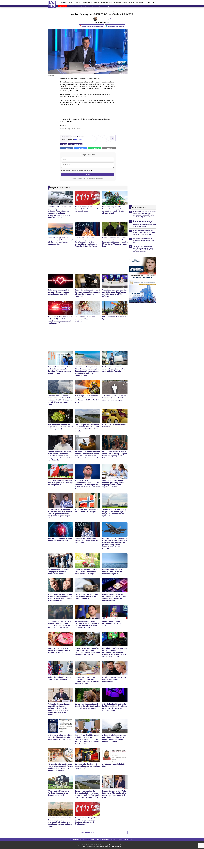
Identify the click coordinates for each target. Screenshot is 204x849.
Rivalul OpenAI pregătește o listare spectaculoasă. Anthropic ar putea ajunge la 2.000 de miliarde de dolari (114, 597)
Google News (78, 139)
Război (78, 2)
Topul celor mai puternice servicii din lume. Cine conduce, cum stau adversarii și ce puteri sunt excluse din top (87, 293)
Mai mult (139, 2)
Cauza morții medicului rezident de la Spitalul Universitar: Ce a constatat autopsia (87, 596)
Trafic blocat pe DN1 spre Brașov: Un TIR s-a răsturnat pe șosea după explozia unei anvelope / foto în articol (87, 821)
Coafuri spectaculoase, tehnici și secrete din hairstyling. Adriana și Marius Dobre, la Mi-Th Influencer (114, 293)
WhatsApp (96, 148)
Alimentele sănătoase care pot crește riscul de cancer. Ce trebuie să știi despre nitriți (60, 427)
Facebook (67, 148)
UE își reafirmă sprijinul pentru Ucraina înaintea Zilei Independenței (114, 679)
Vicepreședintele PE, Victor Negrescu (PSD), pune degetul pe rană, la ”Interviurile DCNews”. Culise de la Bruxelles (87, 624)
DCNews (52, 4)
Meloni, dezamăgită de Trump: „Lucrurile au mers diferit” (59, 678)
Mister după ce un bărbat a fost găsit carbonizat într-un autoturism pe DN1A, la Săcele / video (86, 399)
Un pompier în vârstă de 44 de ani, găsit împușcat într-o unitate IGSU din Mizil (87, 766)
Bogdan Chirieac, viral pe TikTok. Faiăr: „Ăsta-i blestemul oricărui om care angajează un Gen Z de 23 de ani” (114, 794)
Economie (96, 2)
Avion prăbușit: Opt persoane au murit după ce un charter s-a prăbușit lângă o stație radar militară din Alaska (114, 738)
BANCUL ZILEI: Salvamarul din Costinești (114, 426)
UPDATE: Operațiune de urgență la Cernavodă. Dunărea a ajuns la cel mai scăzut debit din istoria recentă (87, 428)
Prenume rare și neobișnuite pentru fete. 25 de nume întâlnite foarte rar (87, 319)
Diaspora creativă (106, 2)
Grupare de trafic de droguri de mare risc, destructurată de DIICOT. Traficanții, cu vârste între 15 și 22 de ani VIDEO (59, 624)
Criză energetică (87, 2)
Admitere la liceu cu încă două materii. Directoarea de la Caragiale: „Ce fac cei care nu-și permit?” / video (59, 370)
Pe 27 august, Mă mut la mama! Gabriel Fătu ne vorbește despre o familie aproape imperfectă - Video (114, 455)
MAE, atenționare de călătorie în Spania (114, 318)
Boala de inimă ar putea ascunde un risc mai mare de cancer (60, 539)
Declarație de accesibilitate (125, 839)
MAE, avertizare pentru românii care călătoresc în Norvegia (87, 510)
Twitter (82, 148)
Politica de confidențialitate (77, 839)
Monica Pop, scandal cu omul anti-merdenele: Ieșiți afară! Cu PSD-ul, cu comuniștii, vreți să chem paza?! (144, 232)
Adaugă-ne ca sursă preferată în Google (92, 26)
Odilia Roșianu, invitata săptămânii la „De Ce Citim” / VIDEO (113, 623)
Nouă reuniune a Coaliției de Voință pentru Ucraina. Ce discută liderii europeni (58, 571)
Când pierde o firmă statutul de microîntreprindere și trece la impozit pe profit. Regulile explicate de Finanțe (113, 483)
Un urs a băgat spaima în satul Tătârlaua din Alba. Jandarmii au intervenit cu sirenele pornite (87, 706)
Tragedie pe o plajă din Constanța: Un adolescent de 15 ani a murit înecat (86, 209)
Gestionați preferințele (103, 839)
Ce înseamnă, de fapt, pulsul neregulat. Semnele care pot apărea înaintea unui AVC (58, 292)
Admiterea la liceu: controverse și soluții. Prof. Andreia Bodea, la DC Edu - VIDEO (87, 540)
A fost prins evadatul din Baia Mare (113, 765)
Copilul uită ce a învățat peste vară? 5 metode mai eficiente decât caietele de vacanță (86, 571)
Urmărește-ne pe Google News (116, 26)
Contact (113, 839)
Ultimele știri (63, 2)
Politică (71, 2)
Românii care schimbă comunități (124, 2)
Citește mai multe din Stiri (88, 832)
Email (110, 148)
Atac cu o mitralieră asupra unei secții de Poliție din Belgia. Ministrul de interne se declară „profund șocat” (60, 320)
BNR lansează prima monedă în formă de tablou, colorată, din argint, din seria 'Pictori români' (60, 737)
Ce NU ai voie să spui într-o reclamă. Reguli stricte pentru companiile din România (113, 369)
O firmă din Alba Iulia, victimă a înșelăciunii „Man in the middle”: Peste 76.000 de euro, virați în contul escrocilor (114, 707)
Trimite (88, 174)
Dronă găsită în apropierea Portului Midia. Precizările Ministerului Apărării (112, 571)
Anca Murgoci (106, 19)
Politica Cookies (90, 839)
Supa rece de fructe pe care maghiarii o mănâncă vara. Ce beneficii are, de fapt (59, 650)
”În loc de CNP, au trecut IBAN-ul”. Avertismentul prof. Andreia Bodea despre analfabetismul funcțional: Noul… (96, 6)
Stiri (92, 11)
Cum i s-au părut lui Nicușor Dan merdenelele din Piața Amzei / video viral (143, 240)
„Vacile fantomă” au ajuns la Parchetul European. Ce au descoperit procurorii (58, 793)
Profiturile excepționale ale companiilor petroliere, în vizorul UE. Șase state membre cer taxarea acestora (60, 241)
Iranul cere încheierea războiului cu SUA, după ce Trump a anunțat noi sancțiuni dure (60, 482)
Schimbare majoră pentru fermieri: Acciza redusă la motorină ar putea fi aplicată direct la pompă (113, 210)
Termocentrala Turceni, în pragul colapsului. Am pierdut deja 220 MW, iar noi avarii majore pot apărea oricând (114, 512)
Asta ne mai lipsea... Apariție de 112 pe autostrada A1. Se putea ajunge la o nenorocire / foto (114, 398)
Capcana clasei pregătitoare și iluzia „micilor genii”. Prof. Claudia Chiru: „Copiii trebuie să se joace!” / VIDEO (87, 680)
